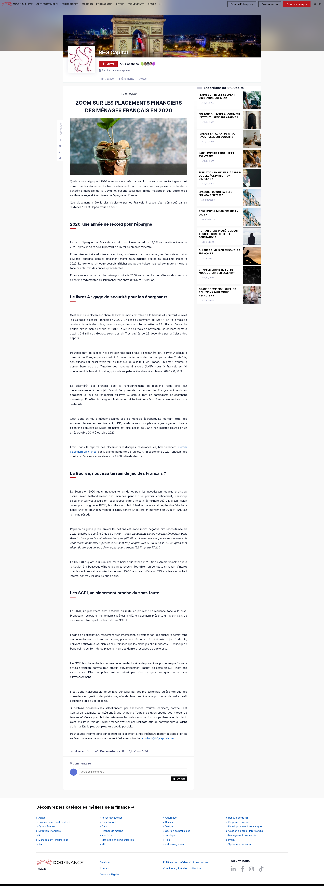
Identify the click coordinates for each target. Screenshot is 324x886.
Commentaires (110, 751)
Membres (105, 862)
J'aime (79, 751)
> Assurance (170, 817)
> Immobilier (106, 835)
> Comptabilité (108, 822)
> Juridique (169, 835)
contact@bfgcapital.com (158, 738)
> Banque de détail (237, 817)
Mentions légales (109, 874)
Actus (143, 78)
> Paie (166, 840)
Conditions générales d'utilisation (182, 868)
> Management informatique (52, 840)
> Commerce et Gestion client (53, 822)
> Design (168, 826)
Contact (104, 868)
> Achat (40, 817)
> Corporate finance (237, 822)
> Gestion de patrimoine (176, 831)
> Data (103, 826)
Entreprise (107, 78)
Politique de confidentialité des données (186, 862)
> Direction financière (48, 831)
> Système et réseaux (238, 844)
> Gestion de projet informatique (245, 831)
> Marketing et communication (117, 840)
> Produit (231, 840)
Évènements (126, 78)
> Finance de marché (111, 831)
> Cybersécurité (45, 826)
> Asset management (112, 817)
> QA (39, 844)
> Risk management (174, 844)
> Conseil (168, 822)
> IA (38, 835)
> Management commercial (241, 835)
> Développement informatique (244, 826)
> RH (102, 844)
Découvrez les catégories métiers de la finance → (85, 807)
